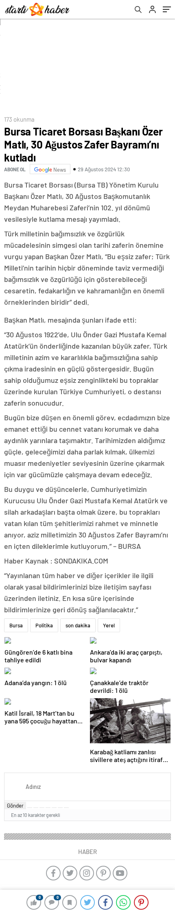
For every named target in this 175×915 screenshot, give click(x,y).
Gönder (15, 805)
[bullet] (54, 807)
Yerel (109, 625)
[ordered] (48, 807)
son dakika (78, 625)
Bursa (16, 625)
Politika (44, 625)
